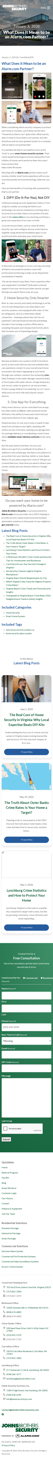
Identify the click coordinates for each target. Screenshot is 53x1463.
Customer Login (9, 1193)
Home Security (13, 612)
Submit (6, 1139)
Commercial (29, 978)
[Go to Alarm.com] (21, 1436)
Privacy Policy (8, 1445)
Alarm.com (7, 514)
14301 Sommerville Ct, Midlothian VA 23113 (27, 1307)
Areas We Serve (9, 1188)
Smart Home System (15, 616)
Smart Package (9, 1238)
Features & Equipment (12, 1208)
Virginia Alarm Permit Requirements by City (26, 578)
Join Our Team (8, 1213)
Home (4, 1167)
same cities (18, 217)
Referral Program (10, 1172)
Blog (4, 1183)
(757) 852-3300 (13, 1291)
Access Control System (12, 1266)
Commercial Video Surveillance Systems (20, 1261)
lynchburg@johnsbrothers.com (20, 1378)
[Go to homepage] (15, 7)
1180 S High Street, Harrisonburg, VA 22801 (27, 1390)
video (46, 375)
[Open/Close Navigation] (48, 7)
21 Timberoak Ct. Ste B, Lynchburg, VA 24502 (27, 1370)
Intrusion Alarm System (12, 1251)
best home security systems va (20, 629)
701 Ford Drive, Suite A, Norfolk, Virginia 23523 (28, 1287)
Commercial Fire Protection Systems (19, 1256)
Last (4, 1014)
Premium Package (10, 1228)
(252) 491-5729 (13, 1335)
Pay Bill (5, 1177)
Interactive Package (11, 1233)
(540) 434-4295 (13, 1394)
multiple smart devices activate (24, 436)
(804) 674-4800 (13, 1312)
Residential (46, 978)
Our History (7, 1198)
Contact (5, 1203)
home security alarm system (19, 633)
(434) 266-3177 (13, 1374)
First (4, 1001)
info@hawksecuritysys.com (19, 1399)
